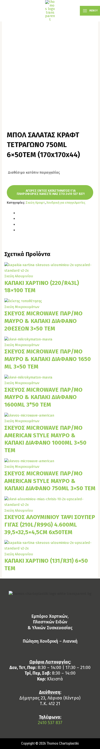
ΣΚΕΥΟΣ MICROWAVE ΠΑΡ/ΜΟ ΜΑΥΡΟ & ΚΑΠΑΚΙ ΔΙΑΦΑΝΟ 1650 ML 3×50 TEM (47, 359)
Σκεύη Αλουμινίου (18, 276)
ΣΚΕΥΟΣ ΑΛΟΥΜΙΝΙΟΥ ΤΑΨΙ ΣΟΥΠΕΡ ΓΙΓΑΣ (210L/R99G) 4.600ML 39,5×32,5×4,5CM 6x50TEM (49, 525)
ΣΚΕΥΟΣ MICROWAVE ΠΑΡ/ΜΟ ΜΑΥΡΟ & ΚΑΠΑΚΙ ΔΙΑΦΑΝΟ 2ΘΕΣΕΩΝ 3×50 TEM (43, 321)
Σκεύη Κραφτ (35, 202)
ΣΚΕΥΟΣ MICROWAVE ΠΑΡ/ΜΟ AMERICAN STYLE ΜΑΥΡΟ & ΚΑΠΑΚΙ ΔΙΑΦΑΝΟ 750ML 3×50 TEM (49, 481)
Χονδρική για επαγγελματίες (65, 202)
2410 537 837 (50, 722)
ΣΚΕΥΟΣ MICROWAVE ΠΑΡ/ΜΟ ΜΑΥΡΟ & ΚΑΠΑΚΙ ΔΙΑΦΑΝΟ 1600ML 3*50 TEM (43, 397)
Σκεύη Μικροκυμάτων (21, 307)
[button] (50, 192)
